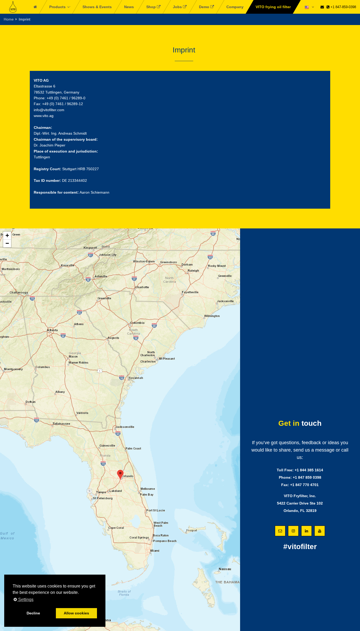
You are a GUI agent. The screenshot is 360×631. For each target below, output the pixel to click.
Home (9, 19)
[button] (120, 475)
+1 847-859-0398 (342, 7)
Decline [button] (33, 613)
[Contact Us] (322, 7)
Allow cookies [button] (76, 613)
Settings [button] (25, 599)
